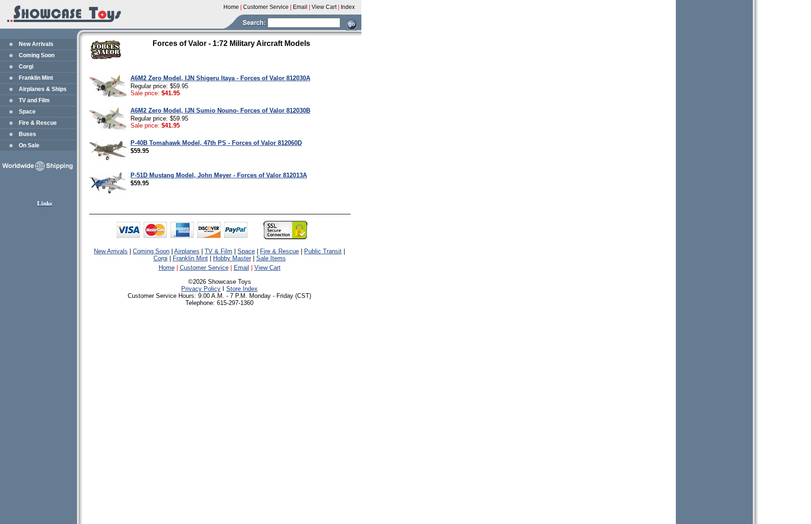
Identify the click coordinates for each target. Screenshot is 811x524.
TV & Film (218, 251)
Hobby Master (232, 258)
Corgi (26, 66)
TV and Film (34, 100)
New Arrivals (36, 44)
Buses (27, 134)
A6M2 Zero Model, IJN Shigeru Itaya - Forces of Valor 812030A (220, 78)
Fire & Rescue (38, 123)
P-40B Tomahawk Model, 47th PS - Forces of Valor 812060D (216, 142)
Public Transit (323, 251)
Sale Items (271, 258)
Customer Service (204, 267)
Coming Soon (36, 55)
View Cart (267, 267)
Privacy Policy (201, 288)
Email (241, 267)
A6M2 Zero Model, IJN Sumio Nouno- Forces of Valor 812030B (220, 110)
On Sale (29, 145)
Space (27, 111)
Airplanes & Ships (43, 89)
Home (167, 267)
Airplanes (186, 251)
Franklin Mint (36, 78)
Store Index (242, 288)
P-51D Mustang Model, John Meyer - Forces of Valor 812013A (218, 175)
